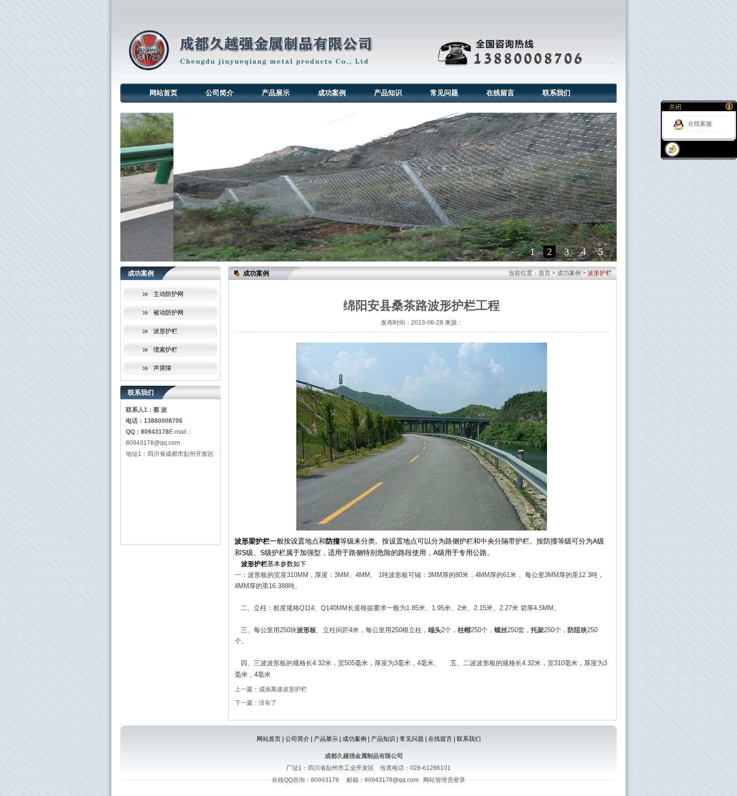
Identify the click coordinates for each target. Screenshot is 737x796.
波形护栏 (165, 331)
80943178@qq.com (153, 442)
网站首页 (163, 93)
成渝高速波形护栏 (283, 689)
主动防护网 (168, 294)
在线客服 (700, 123)
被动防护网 (168, 312)
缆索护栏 (165, 349)
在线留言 (500, 93)
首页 (544, 273)
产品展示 (276, 93)
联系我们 (556, 93)
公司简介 (220, 93)
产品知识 (388, 93)
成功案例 (332, 93)
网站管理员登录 (444, 779)
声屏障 (162, 368)
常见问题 (444, 93)
